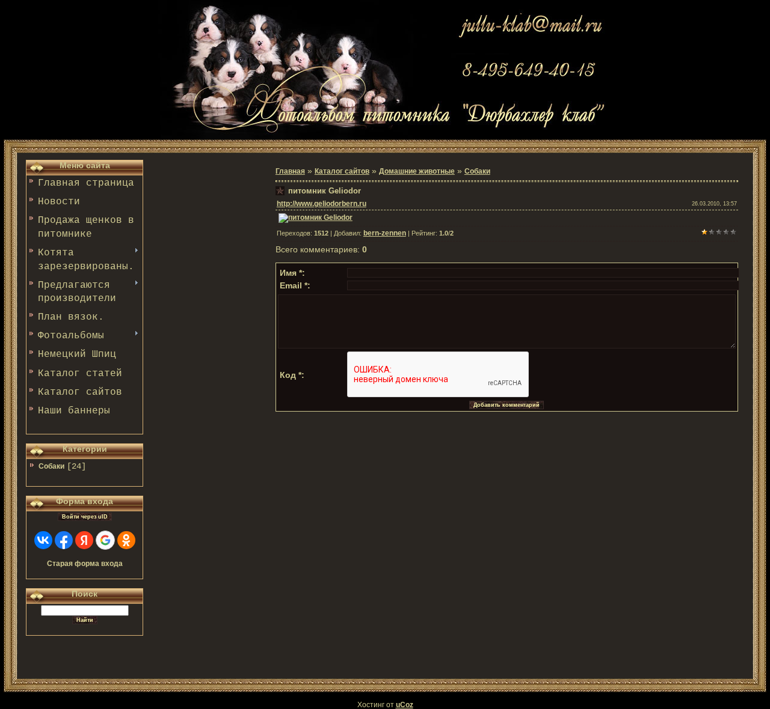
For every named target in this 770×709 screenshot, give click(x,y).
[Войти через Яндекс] (84, 540)
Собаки (51, 466)
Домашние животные (417, 171)
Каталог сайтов (342, 171)
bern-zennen (384, 233)
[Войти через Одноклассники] (126, 540)
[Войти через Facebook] (64, 540)
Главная (290, 171)
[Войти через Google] (105, 540)
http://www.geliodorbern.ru (321, 203)
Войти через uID (85, 517)
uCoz (404, 705)
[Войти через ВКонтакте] (43, 540)
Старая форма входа (85, 563)
